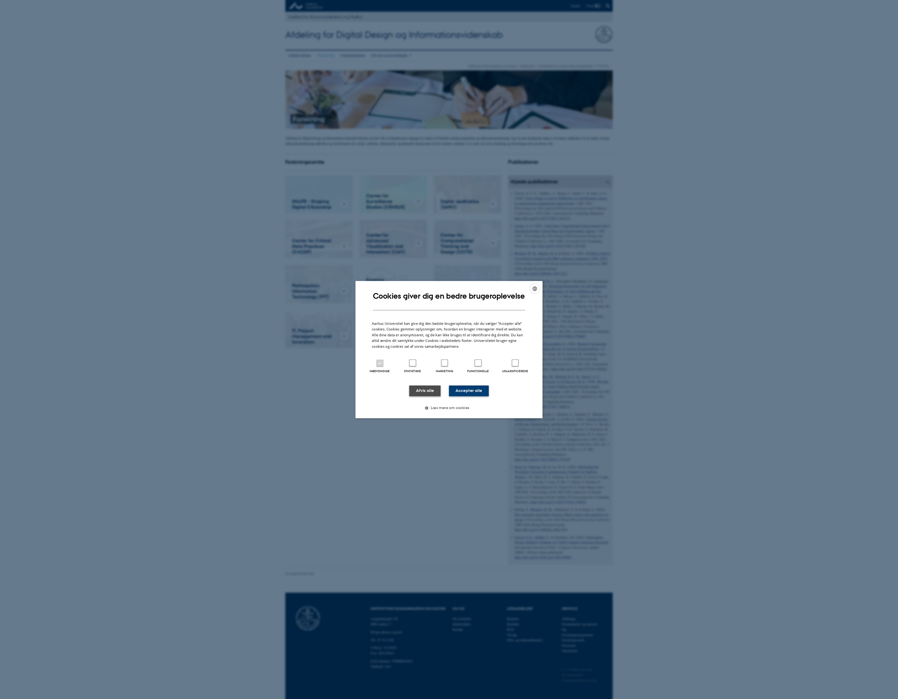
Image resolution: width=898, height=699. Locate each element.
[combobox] (534, 288)
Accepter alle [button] (469, 390)
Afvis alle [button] (425, 390)
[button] (448, 408)
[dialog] (449, 349)
